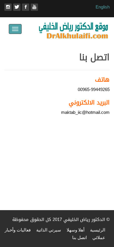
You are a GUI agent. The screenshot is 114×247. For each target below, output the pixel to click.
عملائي (98, 237)
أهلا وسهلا (75, 229)
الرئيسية (97, 229)
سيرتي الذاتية (48, 229)
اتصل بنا (79, 237)
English (103, 6)
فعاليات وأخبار (18, 229)
